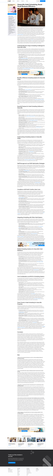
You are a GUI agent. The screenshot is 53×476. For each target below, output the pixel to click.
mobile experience (36, 269)
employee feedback (37, 182)
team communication (34, 233)
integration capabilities (20, 236)
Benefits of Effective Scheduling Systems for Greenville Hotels (12, 20)
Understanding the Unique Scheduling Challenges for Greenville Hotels (11, 18)
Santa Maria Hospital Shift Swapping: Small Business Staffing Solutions (21, 444)
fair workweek (35, 322)
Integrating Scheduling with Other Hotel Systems (12, 27)
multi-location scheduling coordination (30, 159)
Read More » (9, 445)
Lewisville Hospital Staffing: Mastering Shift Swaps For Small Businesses (40, 444)
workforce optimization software (39, 99)
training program (31, 151)
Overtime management (28, 89)
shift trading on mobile (40, 261)
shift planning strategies (24, 58)
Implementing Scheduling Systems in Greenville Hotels (12, 23)
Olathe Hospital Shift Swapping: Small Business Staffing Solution (30, 444)
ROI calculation (33, 293)
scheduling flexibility (26, 170)
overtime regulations (21, 197)
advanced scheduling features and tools (27, 68)
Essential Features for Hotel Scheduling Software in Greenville (12, 21)
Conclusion (10, 33)
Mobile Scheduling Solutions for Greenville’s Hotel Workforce (12, 29)
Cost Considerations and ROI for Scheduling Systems (12, 31)
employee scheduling (20, 34)
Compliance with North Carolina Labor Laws (12, 26)
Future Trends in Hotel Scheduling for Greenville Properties (12, 32)
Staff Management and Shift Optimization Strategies (11, 24)
